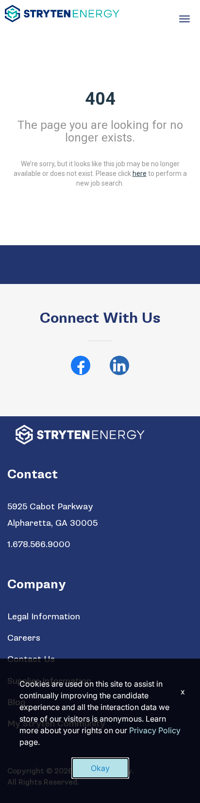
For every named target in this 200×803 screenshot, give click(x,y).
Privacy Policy (155, 730)
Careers (23, 638)
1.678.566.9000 (38, 544)
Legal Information (43, 617)
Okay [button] (100, 768)
